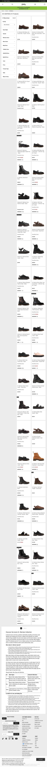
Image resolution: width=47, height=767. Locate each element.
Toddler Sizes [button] (6, 49)
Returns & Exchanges (26, 724)
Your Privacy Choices (28, 743)
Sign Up (4, 718)
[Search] (12, 4)
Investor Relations (26, 753)
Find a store (10, 732)
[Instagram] (10, 739)
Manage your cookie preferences (8, 760)
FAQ (23, 720)
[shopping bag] (44, 4)
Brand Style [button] (5, 29)
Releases (37, 747)
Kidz (36, 743)
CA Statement (25, 749)
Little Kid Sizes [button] (6, 53)
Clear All (14, 17)
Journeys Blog (37, 722)
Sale (36, 745)
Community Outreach (26, 740)
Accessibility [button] (43, 1)
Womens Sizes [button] (6, 37)
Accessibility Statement (27, 747)
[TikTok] (3, 739)
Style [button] (4, 72)
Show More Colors (35, 37)
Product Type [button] (6, 68)
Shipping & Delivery (26, 726)
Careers (24, 738)
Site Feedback (24, 731)
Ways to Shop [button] (6, 76)
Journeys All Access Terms (27, 751)
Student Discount (38, 726)
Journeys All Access (39, 720)
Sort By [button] (4, 21)
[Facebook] (13, 739)
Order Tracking (7, 1)
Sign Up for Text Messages (10, 721)
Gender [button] (4, 33)
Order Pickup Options (26, 728)
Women (36, 740)
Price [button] (4, 64)
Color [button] (4, 61)
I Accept (40, 759)
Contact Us (24, 718)
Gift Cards (37, 728)
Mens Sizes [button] (5, 41)
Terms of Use (24, 745)
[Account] (35, 4)
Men (36, 741)
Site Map (24, 733)
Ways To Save (37, 724)
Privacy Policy (25, 741)
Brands (36, 738)
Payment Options (25, 729)
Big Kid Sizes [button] (5, 57)
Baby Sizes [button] (5, 45)
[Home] (23, 4)
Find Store (16, 734)
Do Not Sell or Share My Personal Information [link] (27, 755)
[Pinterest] (6, 739)
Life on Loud (37, 718)
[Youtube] (16, 739)
